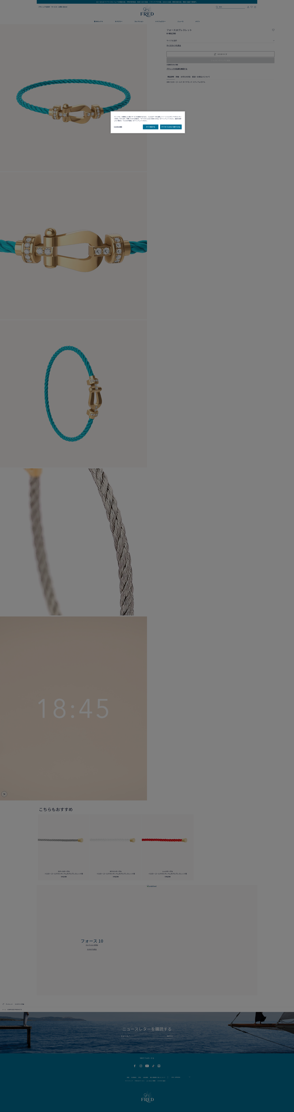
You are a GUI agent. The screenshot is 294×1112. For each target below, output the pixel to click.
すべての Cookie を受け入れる (170, 127)
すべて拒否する (150, 127)
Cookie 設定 (118, 127)
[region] (147, 122)
